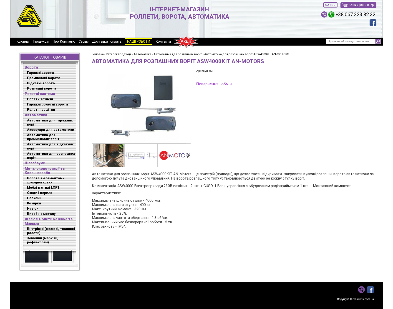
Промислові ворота (43, 78)
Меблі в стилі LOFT (43, 187)
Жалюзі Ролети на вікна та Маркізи (49, 221)
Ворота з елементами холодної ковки (46, 180)
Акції (186, 41)
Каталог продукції (118, 54)
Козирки (34, 203)
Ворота (31, 67)
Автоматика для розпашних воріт (51, 156)
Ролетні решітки (41, 110)
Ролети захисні (40, 99)
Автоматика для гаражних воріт (50, 122)
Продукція (41, 41)
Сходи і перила (39, 193)
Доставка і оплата (106, 41)
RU (333, 5)
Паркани (34, 198)
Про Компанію (64, 41)
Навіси (32, 208)
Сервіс (84, 41)
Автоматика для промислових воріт (43, 137)
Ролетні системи (40, 94)
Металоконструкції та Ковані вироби (45, 170)
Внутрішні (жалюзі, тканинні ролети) (51, 231)
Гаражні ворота (40, 73)
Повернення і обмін (214, 84)
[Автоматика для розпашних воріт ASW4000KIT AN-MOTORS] (141, 106)
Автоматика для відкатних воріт (50, 146)
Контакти (163, 41)
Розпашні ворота (41, 88)
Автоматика (36, 115)
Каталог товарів (49, 57)
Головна (22, 41)
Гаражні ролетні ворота (47, 104)
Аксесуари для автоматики (50, 130)
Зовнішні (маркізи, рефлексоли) (42, 240)
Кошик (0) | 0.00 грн (362, 5)
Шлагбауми (35, 163)
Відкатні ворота (41, 83)
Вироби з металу (41, 214)
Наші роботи (138, 41)
